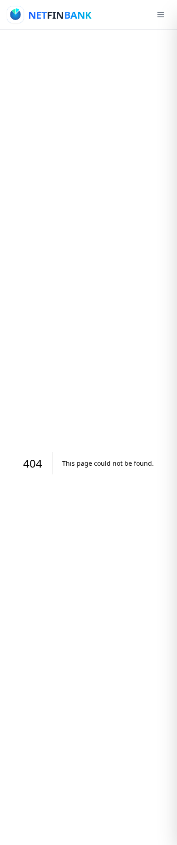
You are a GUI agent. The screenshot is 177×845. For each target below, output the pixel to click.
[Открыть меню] (161, 14)
